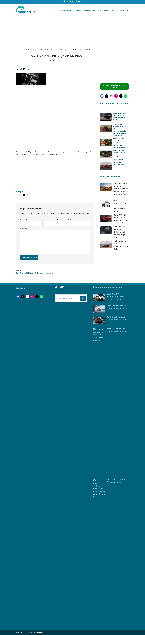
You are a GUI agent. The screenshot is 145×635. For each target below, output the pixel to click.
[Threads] (121, 96)
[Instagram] (116, 96)
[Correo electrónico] (111, 96)
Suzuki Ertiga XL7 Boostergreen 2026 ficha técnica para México (115, 296)
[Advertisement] (72, 30)
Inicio (22, 49)
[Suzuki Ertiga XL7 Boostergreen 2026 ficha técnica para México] (99, 298)
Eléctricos (97, 10)
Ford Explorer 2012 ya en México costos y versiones (51, 49)
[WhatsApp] (125, 96)
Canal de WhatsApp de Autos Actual (114, 86)
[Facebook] (102, 96)
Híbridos (87, 10)
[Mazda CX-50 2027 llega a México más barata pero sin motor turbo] (106, 166)
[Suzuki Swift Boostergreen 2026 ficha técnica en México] (99, 402)
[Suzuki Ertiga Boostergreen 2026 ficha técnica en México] (99, 321)
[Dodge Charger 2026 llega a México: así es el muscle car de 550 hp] (106, 117)
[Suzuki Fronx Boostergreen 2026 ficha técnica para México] (99, 309)
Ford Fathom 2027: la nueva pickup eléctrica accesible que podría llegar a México (120, 232)
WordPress (39, 632)
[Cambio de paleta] (128, 10)
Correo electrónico (51, 220)
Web (69, 220)
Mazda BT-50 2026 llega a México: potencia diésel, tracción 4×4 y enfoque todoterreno (119, 143)
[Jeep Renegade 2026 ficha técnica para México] (99, 553)
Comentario (24, 228)
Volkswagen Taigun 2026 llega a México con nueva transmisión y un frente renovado (119, 155)
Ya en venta (29, 49)
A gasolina (77, 10)
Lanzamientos (65, 10)
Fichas (119, 10)
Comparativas (109, 10)
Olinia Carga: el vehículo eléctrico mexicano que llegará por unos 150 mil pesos (121, 206)
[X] (106, 96)
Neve (18, 632)
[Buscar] (124, 10)
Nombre (23, 220)
